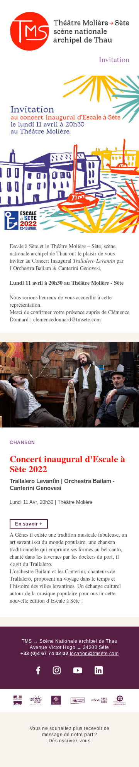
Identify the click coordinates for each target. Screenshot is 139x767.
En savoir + (28, 524)
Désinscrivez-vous (70, 740)
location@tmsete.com (94, 653)
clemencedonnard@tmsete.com (67, 319)
